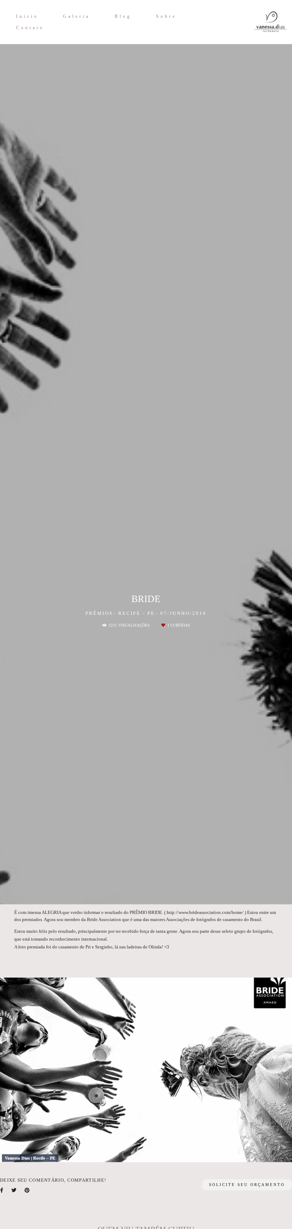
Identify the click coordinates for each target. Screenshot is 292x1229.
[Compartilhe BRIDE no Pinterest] (28, 1190)
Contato (30, 27)
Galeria (76, 16)
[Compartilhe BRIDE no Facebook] (2, 1190)
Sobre (166, 16)
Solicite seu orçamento (247, 1184)
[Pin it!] (168, 1152)
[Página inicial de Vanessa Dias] (254, 21)
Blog (123, 16)
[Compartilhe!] (146, 1152)
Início (27, 16)
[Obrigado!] (123, 1152)
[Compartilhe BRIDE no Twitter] (14, 1190)
